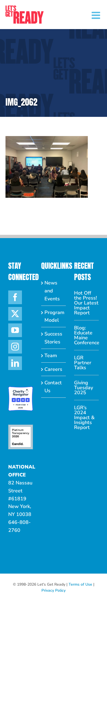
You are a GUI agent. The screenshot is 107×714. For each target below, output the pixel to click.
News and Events (52, 291)
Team (50, 355)
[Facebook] (15, 297)
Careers (53, 369)
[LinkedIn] (15, 363)
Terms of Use (80, 584)
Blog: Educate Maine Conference (86, 335)
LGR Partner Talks (82, 362)
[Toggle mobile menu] (97, 15)
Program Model (53, 316)
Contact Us (53, 386)
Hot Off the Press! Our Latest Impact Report (86, 302)
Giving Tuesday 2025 (83, 387)
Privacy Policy (53, 590)
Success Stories (53, 338)
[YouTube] (15, 330)
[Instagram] (15, 347)
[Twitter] (15, 314)
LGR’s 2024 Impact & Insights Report (84, 417)
